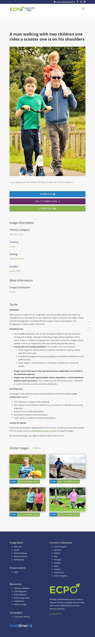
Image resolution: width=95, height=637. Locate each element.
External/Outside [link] (17, 258)
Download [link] (46, 194)
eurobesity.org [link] (56, 613)
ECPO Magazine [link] (20, 591)
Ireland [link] (12, 246)
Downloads (46, 208)
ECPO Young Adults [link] (22, 598)
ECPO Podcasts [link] (20, 594)
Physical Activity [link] (20, 556)
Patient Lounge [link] (20, 604)
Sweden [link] (57, 569)
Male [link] (18, 271)
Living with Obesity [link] (22, 617)
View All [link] (37, 448)
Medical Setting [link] (20, 553)
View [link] (13, 481)
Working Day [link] (19, 559)
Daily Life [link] (13, 234)
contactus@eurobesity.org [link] (41, 431)
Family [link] (20, 234)
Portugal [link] (57, 559)
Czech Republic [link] (60, 547)
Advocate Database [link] (22, 588)
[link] (22, 8)
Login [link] (16, 572)
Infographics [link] (19, 601)
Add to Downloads (46, 201)
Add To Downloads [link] (28, 481)
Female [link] (12, 271)
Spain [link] (56, 566)
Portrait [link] (13, 292)
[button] (77, 2)
